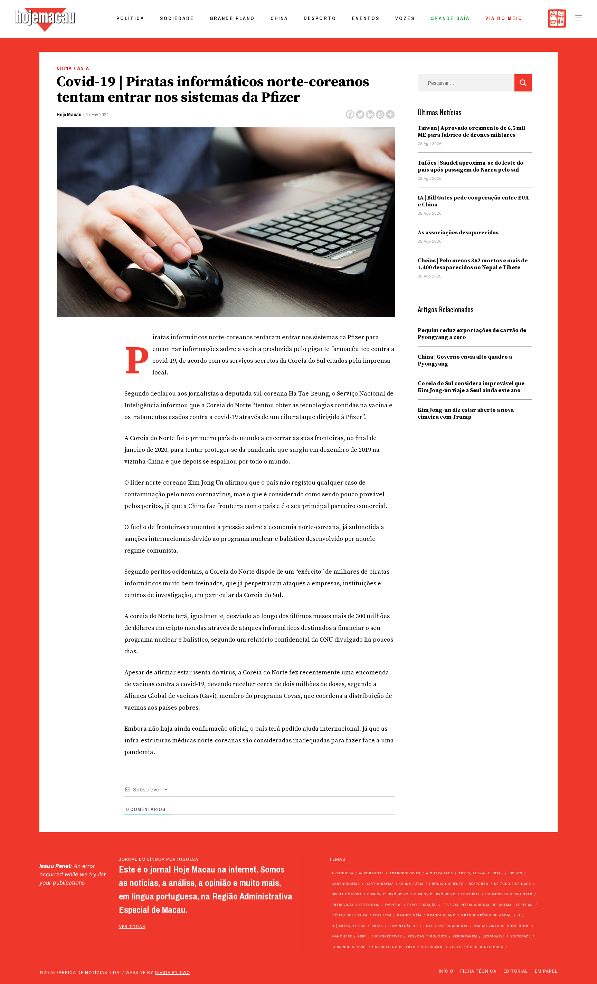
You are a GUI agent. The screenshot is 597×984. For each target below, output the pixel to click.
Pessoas (416, 936)
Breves (515, 873)
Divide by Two (172, 972)
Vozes (405, 18)
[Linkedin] (370, 114)
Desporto (320, 18)
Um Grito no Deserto (394, 947)
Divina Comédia (347, 894)
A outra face (439, 873)
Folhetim (382, 915)
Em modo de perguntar (508, 894)
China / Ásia (73, 68)
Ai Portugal (371, 873)
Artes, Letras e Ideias (480, 873)
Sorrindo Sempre (349, 947)
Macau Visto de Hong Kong (502, 926)
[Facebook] (350, 114)
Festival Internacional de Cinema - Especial (488, 905)
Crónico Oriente (446, 884)
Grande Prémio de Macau (486, 915)
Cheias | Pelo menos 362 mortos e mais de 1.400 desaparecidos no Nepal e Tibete (473, 264)
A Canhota (342, 873)
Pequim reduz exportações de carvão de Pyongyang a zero (472, 334)
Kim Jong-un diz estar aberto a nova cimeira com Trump (466, 413)
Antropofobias (404, 873)
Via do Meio (504, 18)
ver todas (132, 926)
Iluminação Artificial (411, 926)
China (279, 18)
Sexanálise (494, 936)
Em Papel (546, 971)
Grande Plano (232, 18)
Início (446, 971)
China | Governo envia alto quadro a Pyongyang (465, 360)
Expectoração (422, 905)
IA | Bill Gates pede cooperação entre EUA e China (473, 201)
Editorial (470, 894)
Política (130, 18)
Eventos (366, 18)
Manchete (342, 936)
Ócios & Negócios (485, 947)
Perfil (364, 936)
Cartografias (346, 884)
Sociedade (177, 18)
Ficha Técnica (478, 971)
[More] (390, 114)
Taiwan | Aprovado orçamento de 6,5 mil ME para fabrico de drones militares (471, 131)
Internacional (453, 926)
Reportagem (465, 936)
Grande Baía (450, 18)
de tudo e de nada (512, 884)
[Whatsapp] (380, 114)
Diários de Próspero (388, 894)
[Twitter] (360, 114)
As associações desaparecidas (458, 232)
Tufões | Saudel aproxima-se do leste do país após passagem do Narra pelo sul (470, 166)
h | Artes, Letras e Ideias (357, 926)
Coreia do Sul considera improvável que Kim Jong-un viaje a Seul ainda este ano (471, 387)
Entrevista (343, 905)
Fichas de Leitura (350, 915)
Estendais (369, 905)
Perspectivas (388, 936)
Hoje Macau (69, 114)
